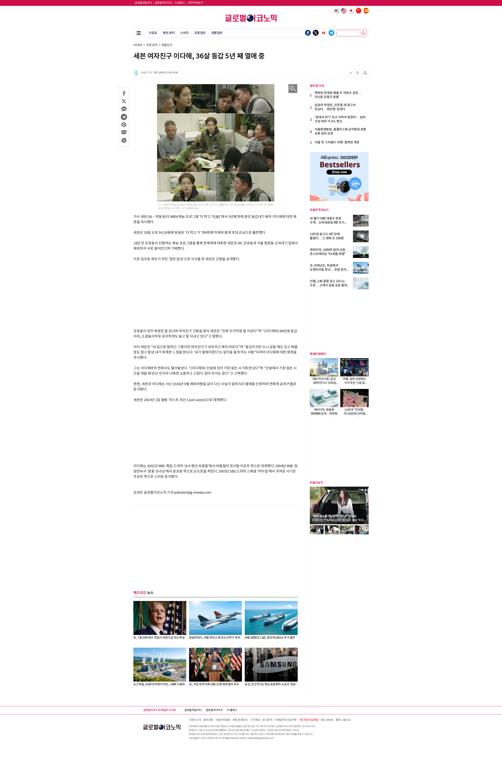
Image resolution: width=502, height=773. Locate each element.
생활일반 (217, 33)
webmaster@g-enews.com (260, 738)
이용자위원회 (223, 720)
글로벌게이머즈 (163, 3)
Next (364, 506)
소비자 (184, 33)
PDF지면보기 (195, 3)
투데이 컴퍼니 (318, 354)
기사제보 (255, 720)
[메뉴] (139, 33)
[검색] (363, 33)
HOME (137, 45)
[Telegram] (331, 33)
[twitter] (316, 33)
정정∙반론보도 (240, 720)
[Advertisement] (215, 295)
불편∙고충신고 (343, 720)
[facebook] (308, 33)
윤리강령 (208, 720)
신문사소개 (195, 720)
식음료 (153, 33)
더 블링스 (180, 3)
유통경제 (151, 45)
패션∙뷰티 (169, 33)
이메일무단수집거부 (286, 720)
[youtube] (323, 33)
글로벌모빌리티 (143, 3)
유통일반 (200, 33)
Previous (315, 506)
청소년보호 (327, 720)
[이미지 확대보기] (292, 88)
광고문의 (267, 720)
